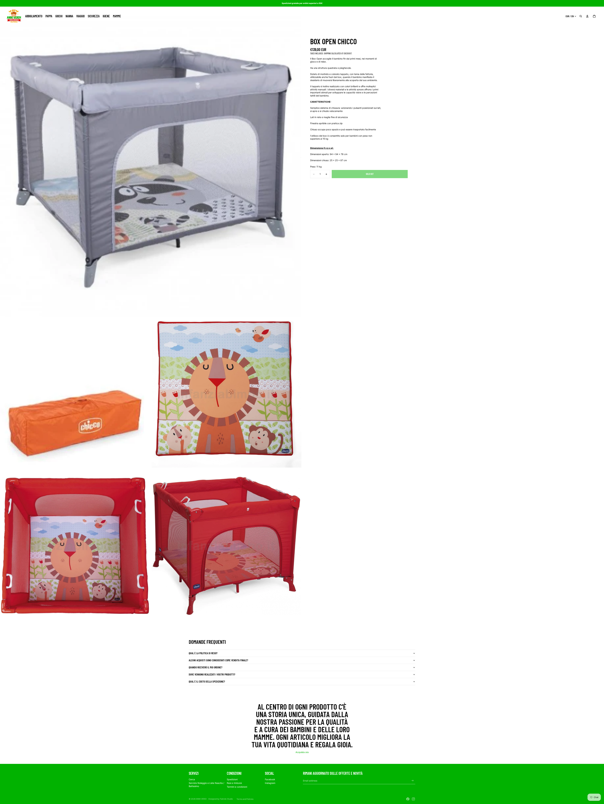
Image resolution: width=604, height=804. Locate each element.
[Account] (587, 16)
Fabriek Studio (226, 799)
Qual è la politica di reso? (203, 653)
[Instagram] (413, 799)
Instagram (270, 783)
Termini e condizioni (237, 786)
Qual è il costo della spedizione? (207, 681)
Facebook (270, 779)
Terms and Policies (245, 799)
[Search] (580, 16)
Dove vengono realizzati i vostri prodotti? (212, 674)
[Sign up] (412, 780)
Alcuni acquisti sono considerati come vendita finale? (218, 660)
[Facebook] (408, 799)
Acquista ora (302, 752)
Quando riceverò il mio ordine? (205, 667)
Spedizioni (232, 779)
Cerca (192, 779)
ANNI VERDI (201, 799)
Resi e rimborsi (234, 783)
